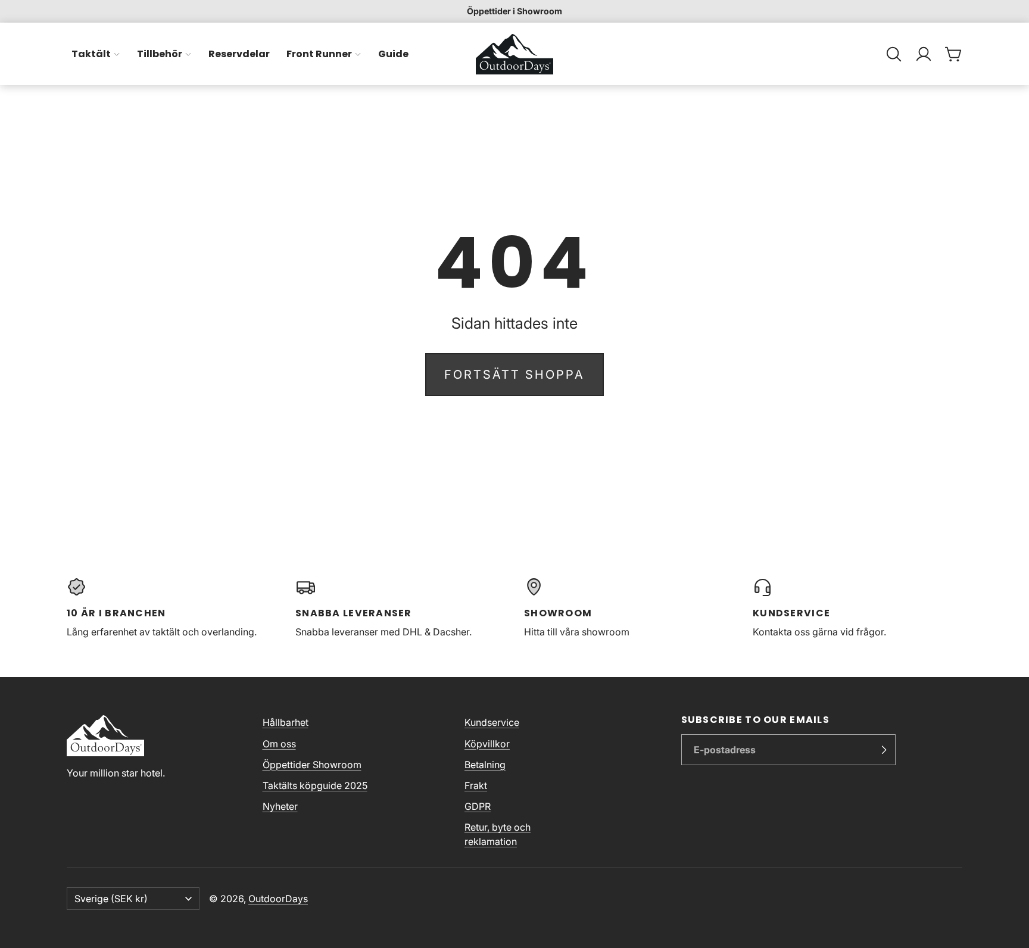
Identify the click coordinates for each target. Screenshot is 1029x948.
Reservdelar (239, 54)
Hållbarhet (285, 722)
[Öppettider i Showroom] (514, 11)
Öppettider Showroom (312, 765)
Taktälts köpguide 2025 (315, 785)
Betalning (485, 765)
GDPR (477, 806)
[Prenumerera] (884, 749)
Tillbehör (159, 54)
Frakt (475, 785)
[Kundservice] (857, 608)
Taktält (91, 54)
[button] (894, 54)
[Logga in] (924, 54)
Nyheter (280, 806)
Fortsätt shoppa (514, 374)
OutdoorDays (278, 899)
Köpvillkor (487, 744)
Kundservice (491, 722)
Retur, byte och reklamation (497, 834)
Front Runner (319, 54)
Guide (393, 54)
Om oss (279, 744)
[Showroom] (629, 608)
